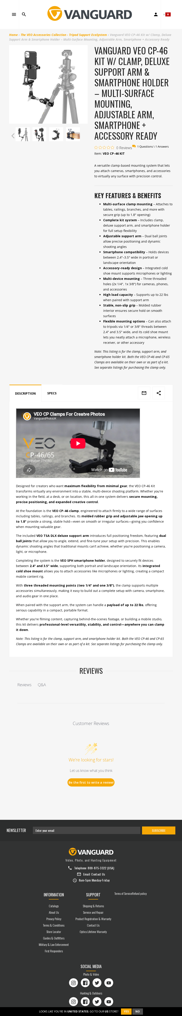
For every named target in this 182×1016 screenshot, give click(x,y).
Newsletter (16, 830)
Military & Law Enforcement (54, 944)
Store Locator (53, 931)
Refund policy (139, 893)
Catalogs (54, 905)
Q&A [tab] (42, 684)
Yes (126, 1011)
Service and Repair (93, 912)
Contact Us (98, 874)
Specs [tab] (52, 393)
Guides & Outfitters (53, 938)
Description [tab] (25, 393)
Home (13, 35)
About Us (54, 912)
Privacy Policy (53, 918)
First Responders (54, 951)
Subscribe (159, 830)
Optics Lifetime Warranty (93, 931)
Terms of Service (123, 893)
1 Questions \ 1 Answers (153, 146)
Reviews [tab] (24, 684)
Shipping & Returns (93, 905)
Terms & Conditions (53, 925)
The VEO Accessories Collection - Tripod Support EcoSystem (64, 35)
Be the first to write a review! (91, 782)
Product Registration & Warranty (93, 918)
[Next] (83, 136)
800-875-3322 (97, 868)
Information (54, 894)
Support (93, 894)
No (137, 1011)
